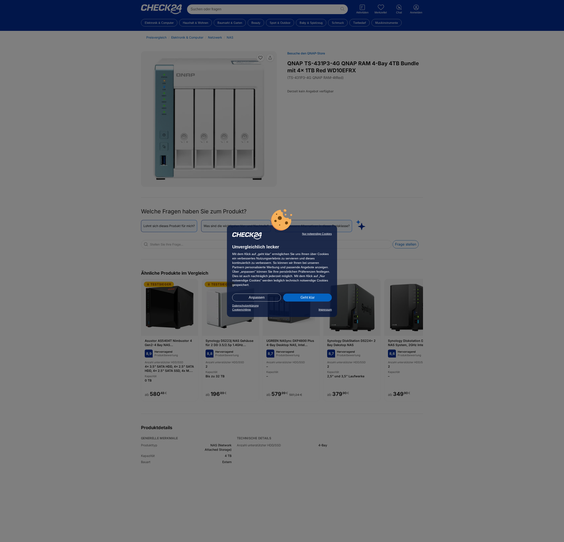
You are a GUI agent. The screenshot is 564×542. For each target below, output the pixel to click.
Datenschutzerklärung (245, 305)
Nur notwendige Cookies (317, 233)
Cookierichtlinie (241, 309)
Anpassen (257, 297)
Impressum (325, 309)
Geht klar (308, 297)
